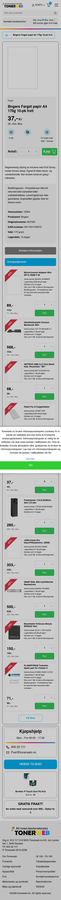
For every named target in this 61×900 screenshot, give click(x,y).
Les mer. (30, 459)
